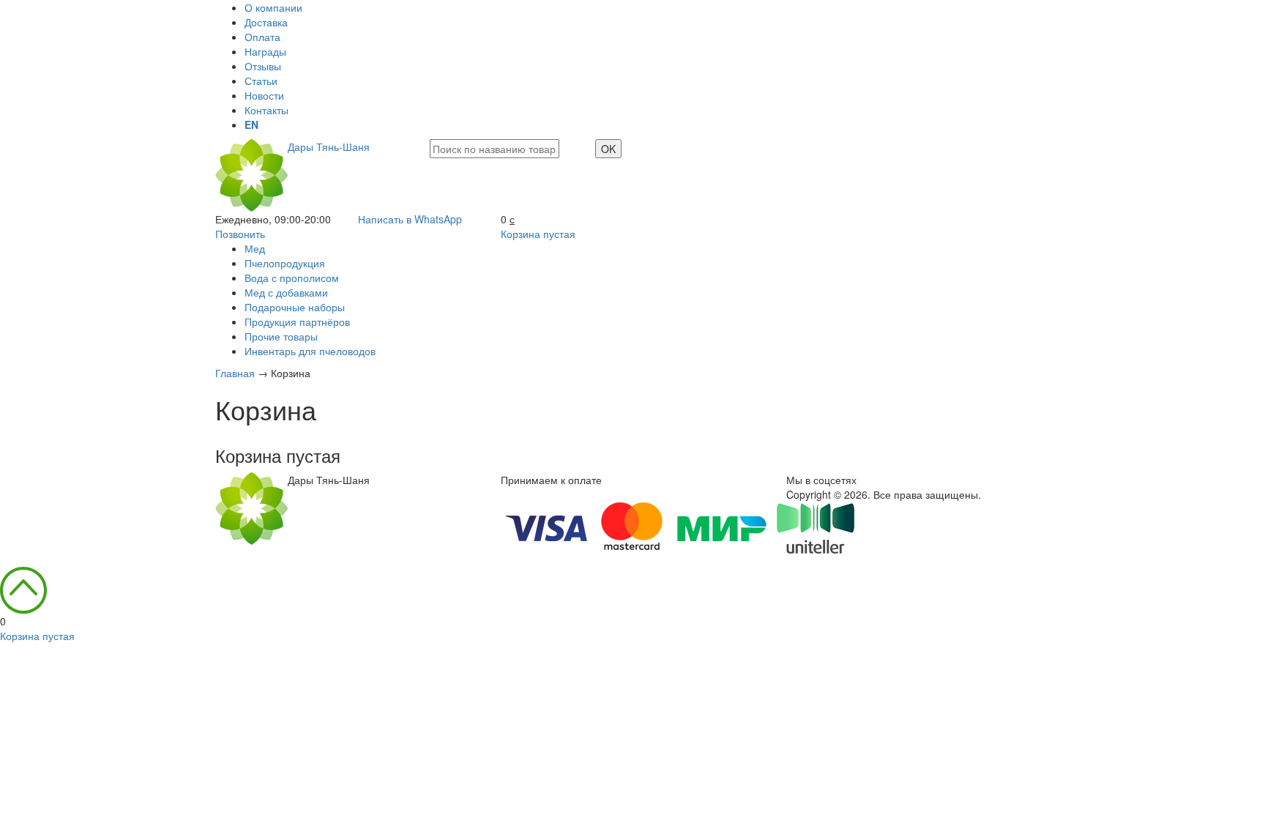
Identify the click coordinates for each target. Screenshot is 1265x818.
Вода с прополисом (292, 277)
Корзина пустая (538, 233)
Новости (264, 95)
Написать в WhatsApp (410, 219)
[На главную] (251, 506)
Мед (255, 248)
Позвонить (240, 233)
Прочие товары (281, 336)
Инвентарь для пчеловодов (310, 350)
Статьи (261, 80)
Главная (235, 372)
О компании (273, 7)
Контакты (266, 110)
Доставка (266, 22)
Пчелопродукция (285, 263)
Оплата (262, 36)
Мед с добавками (286, 292)
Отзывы (263, 66)
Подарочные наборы (295, 307)
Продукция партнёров (297, 321)
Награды (265, 51)
